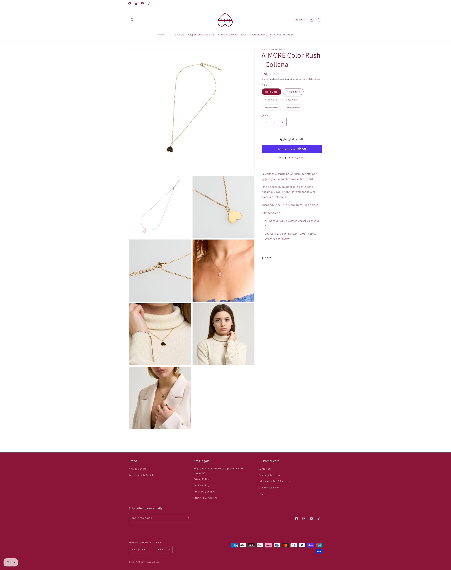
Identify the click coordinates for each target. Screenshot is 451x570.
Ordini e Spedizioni (269, 487)
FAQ (261, 493)
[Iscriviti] (188, 518)
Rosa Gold (273, 108)
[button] (132, 20)
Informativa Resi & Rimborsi (274, 481)
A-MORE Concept (138, 468)
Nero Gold (271, 91)
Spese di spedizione (288, 79)
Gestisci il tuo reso (269, 475)
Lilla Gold (273, 100)
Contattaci (265, 468)
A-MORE (139, 562)
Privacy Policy (201, 479)
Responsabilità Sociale (141, 475)
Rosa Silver (295, 108)
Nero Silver (293, 91)
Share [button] (268, 257)
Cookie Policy (201, 485)
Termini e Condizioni (205, 497)
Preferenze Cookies (205, 491)
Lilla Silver (294, 100)
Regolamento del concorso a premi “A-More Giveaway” (218, 470)
